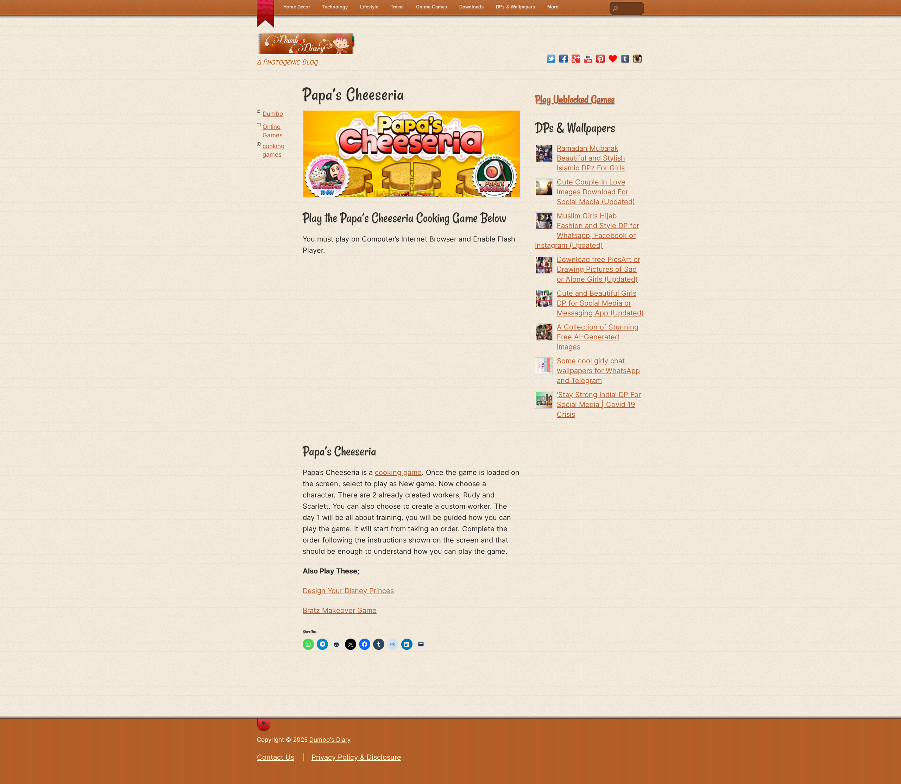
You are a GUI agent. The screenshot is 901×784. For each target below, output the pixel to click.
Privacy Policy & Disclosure (356, 757)
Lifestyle (369, 7)
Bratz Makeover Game (340, 610)
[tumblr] (625, 59)
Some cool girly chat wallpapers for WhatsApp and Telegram (598, 371)
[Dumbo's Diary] (305, 48)
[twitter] (551, 59)
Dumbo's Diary (330, 739)
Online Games (431, 7)
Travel (397, 7)
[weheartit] (613, 59)
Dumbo (273, 113)
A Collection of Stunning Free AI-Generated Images (597, 337)
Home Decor (296, 7)
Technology (335, 7)
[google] (576, 59)
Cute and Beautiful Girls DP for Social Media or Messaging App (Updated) (600, 303)
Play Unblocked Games (575, 99)
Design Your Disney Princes (348, 591)
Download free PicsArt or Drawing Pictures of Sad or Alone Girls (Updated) (598, 269)
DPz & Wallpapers (515, 7)
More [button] (552, 7)
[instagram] (637, 59)
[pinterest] (600, 59)
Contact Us (275, 757)
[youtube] (588, 59)
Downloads (471, 7)
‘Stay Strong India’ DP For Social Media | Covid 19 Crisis (599, 404)
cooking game (398, 472)
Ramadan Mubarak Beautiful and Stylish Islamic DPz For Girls (591, 158)
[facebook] (563, 59)
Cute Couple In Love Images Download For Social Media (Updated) (596, 192)
